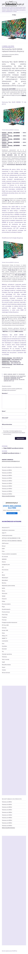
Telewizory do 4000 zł (7, 486)
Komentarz (5, 393)
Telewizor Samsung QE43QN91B (11, 132)
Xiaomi (3, 667)
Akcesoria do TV (6, 527)
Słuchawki (4, 648)
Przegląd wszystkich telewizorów (9, 622)
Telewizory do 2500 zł (7, 478)
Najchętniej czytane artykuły (8, 585)
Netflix (3, 588)
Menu (14, 14)
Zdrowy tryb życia (6, 672)
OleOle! (3, 596)
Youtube (4, 670)
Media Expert (5, 577)
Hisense (4, 561)
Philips (3, 601)
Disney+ (4, 546)
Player (3, 606)
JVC (3, 567)
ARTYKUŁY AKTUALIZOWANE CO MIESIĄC (12, 540)
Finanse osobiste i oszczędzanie (9, 554)
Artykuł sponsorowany (7, 535)
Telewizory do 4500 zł (7, 488)
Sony (3, 643)
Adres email (5, 417)
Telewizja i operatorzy (7, 654)
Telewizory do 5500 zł (7, 494)
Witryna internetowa (7, 424)
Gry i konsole (5, 556)
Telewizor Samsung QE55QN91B (11, 139)
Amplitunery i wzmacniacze (8, 530)
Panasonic (4, 598)
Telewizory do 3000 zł (7, 480)
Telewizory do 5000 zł (7, 491)
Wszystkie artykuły (6, 664)
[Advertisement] (14, 740)
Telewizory (22, 374)
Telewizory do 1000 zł (7, 470)
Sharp (3, 633)
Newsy (5, 374)
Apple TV (4, 532)
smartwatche (5, 641)
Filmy (3, 551)
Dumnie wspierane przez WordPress (9, 950)
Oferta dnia (4, 593)
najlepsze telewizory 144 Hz (12, 376)
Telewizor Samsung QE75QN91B (11, 145)
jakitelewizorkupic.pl (8, 47)
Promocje (4, 619)
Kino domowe (5, 569)
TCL (3, 651)
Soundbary (4, 646)
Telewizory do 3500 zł (7, 483)
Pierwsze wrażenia (6, 604)
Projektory (4, 617)
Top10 (3, 662)
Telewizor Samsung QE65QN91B (11, 142)
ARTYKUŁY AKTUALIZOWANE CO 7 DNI (11, 538)
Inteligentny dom (6, 564)
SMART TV (15, 374)
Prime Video (5, 614)
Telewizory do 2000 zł (7, 475)
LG (2, 572)
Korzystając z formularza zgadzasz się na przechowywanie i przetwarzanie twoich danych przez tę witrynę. (14, 432)
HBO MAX (4, 559)
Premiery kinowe (6, 612)
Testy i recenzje (5, 659)
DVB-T (3, 548)
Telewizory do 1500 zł (7, 472)
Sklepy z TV (4, 635)
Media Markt (5, 580)
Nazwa (4, 411)
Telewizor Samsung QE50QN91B (11, 135)
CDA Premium (5, 543)
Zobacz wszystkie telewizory (8, 496)
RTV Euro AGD (5, 625)
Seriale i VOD (5, 630)
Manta (3, 575)
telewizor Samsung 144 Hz (11, 379)
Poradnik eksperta (6, 609)
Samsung (10, 374)
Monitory (4, 583)
